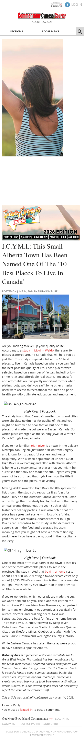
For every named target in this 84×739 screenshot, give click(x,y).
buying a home (55, 571)
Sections (16, 31)
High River (38, 446)
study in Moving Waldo (38, 350)
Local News (50, 31)
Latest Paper (30, 724)
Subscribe (51, 724)
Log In (76, 4)
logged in (26, 710)
